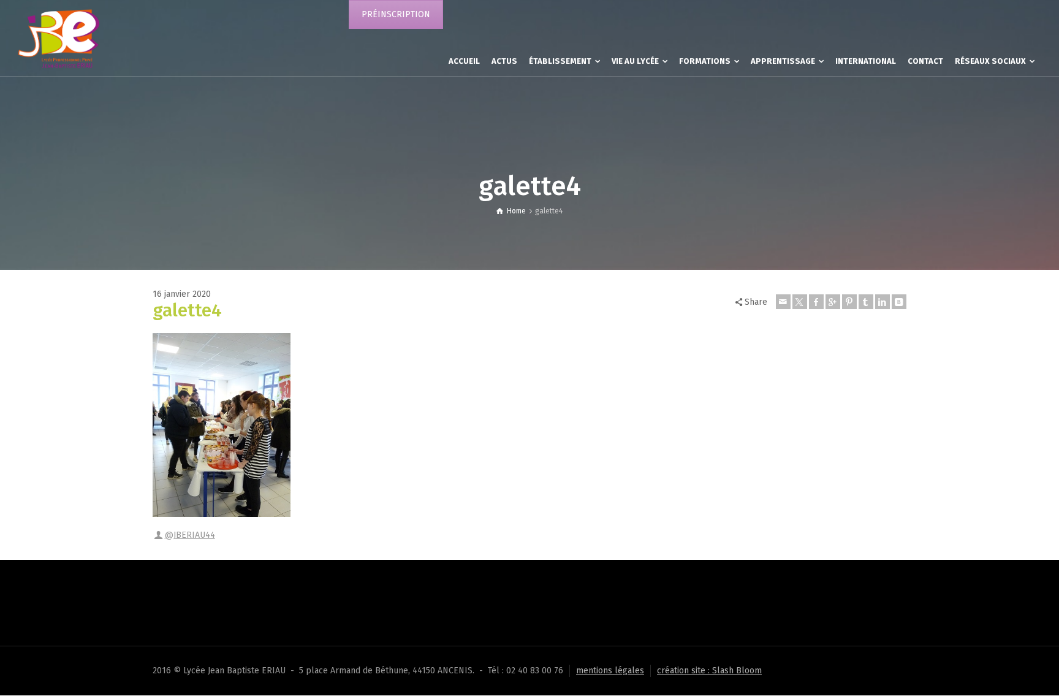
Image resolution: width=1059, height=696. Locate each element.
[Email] (783, 301)
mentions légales (610, 670)
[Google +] (833, 301)
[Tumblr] (866, 301)
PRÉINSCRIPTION (396, 14)
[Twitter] (799, 301)
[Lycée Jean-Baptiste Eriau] (58, 38)
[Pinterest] (849, 301)
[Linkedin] (882, 301)
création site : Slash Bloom (709, 670)
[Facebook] (816, 301)
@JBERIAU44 (190, 535)
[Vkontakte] (899, 301)
